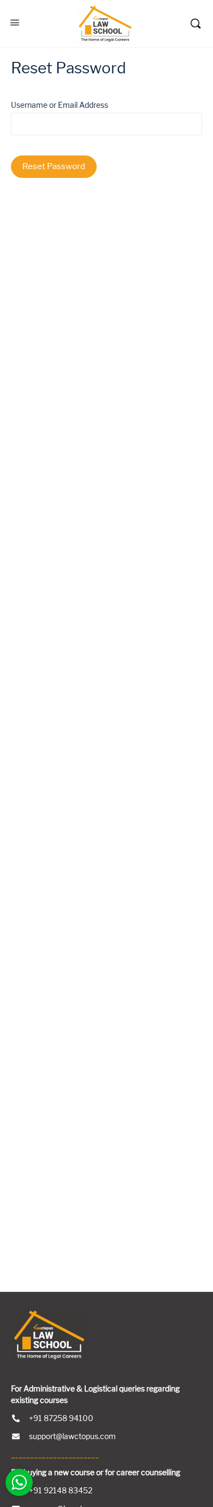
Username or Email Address (59, 105)
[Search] (195, 23)
